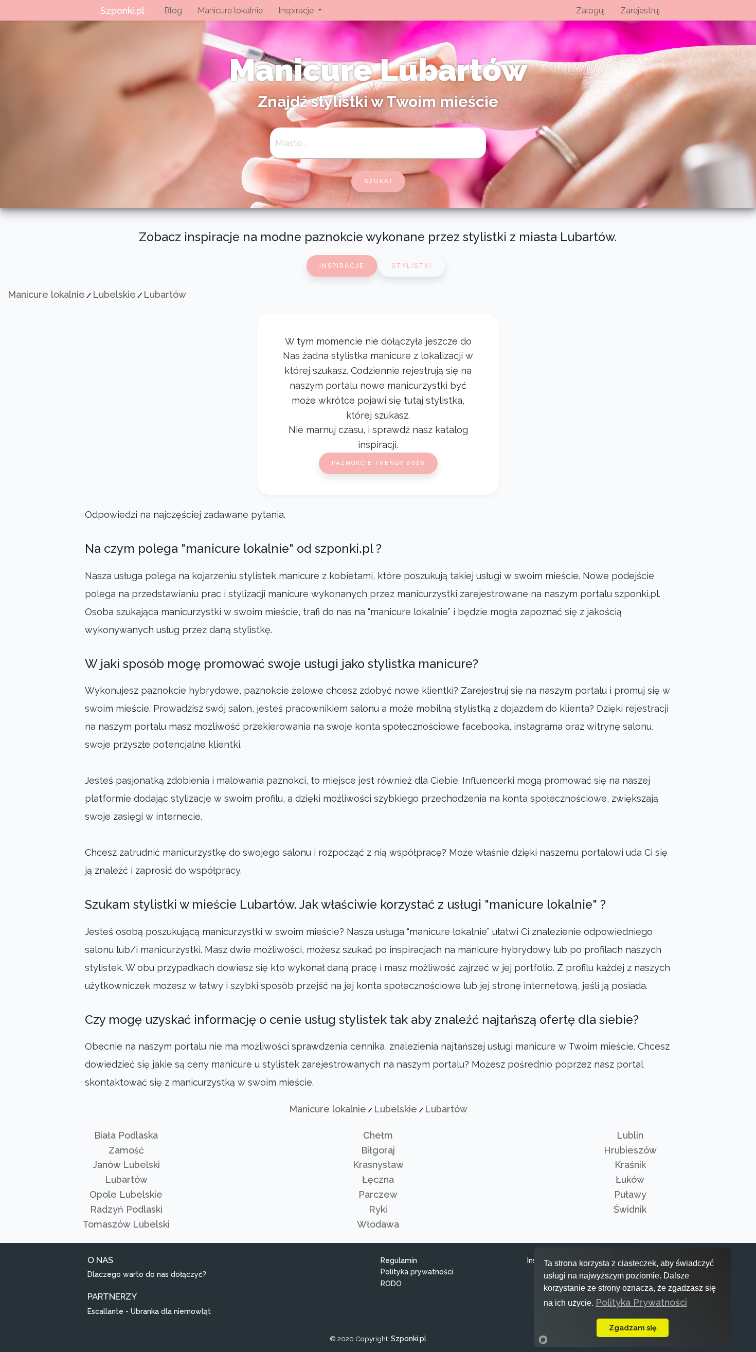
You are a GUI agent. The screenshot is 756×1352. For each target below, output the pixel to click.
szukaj (378, 181)
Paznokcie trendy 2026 (378, 463)
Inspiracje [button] (297, 10)
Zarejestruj (640, 10)
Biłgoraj (378, 1150)
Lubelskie (114, 294)
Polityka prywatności (417, 1272)
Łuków (630, 1179)
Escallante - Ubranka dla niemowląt (149, 1311)
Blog (173, 10)
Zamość (126, 1150)
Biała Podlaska (126, 1135)
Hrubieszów (630, 1150)
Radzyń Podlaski (126, 1209)
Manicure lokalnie (230, 10)
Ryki (378, 1209)
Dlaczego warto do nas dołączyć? (146, 1274)
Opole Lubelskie (126, 1194)
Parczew (378, 1194)
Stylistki (411, 265)
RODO (391, 1283)
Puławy (630, 1194)
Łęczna (378, 1179)
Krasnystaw (378, 1164)
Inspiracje (341, 265)
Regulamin (399, 1260)
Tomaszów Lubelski (126, 1224)
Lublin (630, 1135)
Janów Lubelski (126, 1164)
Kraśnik (630, 1164)
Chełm (378, 1135)
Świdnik (630, 1209)
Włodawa (378, 1224)
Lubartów (164, 294)
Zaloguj (590, 10)
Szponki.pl (122, 10)
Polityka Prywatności (641, 1302)
